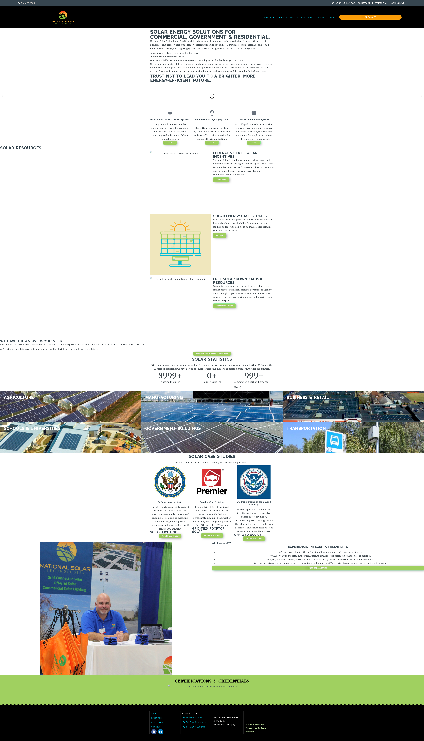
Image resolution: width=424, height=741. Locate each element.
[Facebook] (154, 731)
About (321, 17)
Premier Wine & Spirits (212, 502)
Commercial (364, 3)
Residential (381, 3)
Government (397, 3)
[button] (2, 96)
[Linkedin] (160, 731)
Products (269, 17)
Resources (281, 17)
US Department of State (170, 502)
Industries (157, 722)
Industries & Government (303, 17)
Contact (332, 17)
